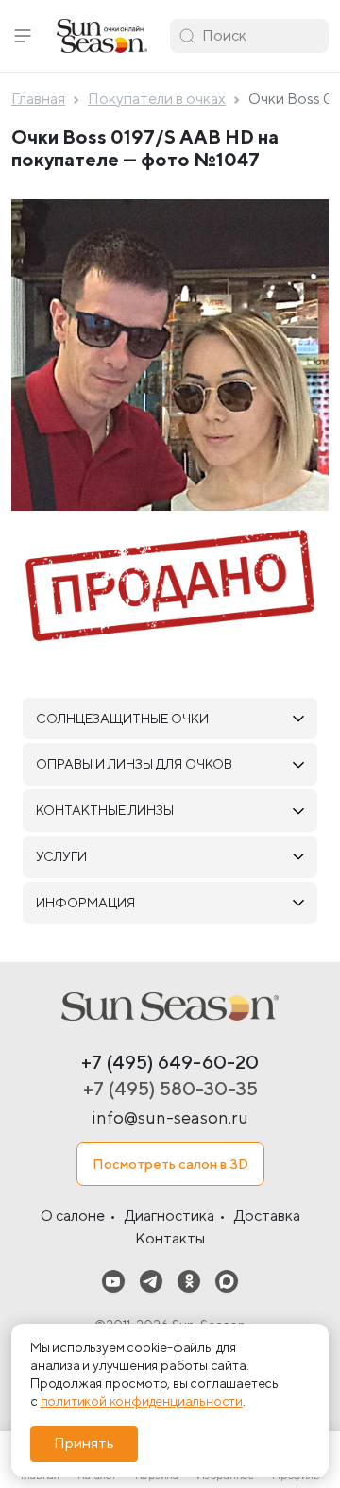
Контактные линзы (105, 810)
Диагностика (169, 1216)
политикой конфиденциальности (142, 1401)
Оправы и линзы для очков (134, 763)
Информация (85, 902)
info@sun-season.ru (170, 1117)
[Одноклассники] (189, 1281)
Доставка (267, 1216)
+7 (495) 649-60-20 (170, 1062)
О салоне (73, 1216)
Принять (84, 1443)
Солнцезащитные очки (122, 718)
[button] (22, 36)
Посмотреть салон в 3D (170, 1164)
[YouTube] (113, 1281)
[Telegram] (151, 1281)
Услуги (61, 856)
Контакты (170, 1238)
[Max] (226, 1281)
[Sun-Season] (170, 1006)
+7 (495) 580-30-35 (170, 1088)
